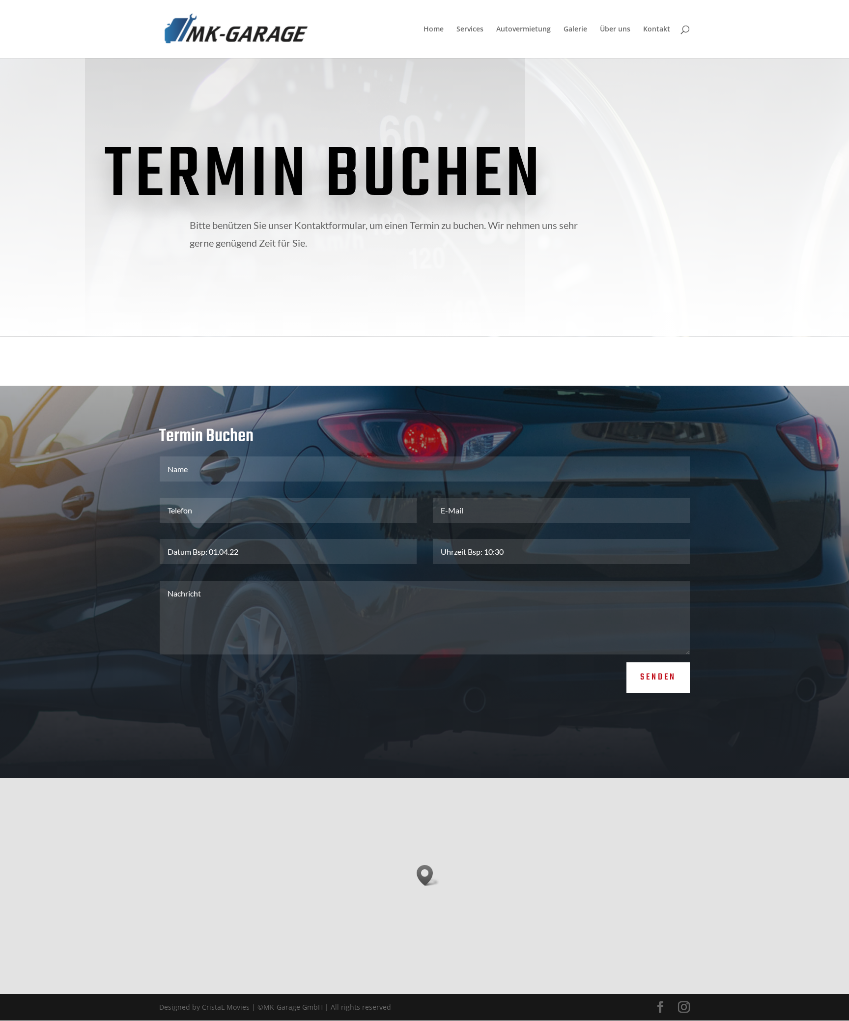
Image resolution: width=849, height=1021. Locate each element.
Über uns (615, 29)
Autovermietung (523, 29)
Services (469, 29)
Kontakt (656, 29)
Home (434, 29)
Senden (658, 677)
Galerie (575, 29)
